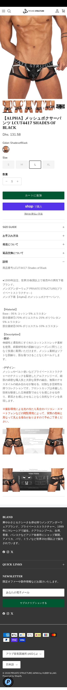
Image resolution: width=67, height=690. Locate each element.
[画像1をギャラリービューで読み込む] (33, 57)
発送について (10, 244)
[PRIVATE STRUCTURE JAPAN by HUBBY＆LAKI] (33, 11)
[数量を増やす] (18, 181)
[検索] (10, 11)
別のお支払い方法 (33, 214)
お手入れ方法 (10, 236)
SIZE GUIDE (10, 227)
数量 (5, 174)
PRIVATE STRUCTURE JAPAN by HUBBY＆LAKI (33, 673)
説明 (5, 262)
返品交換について (13, 253)
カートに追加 (33, 195)
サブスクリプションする (33, 603)
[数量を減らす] (5, 181)
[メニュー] (3, 11)
